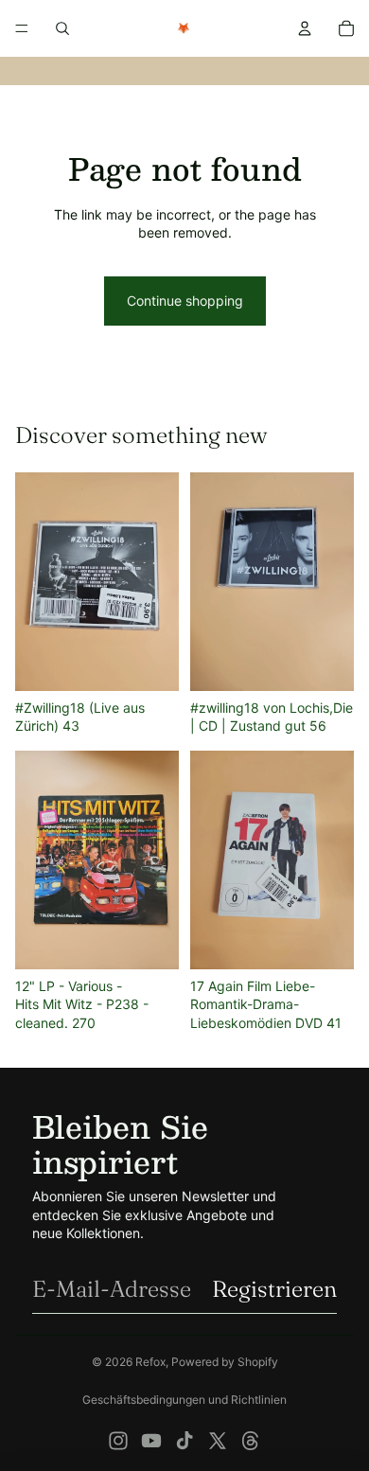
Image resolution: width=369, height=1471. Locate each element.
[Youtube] (151, 1440)
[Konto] (304, 28)
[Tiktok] (184, 1440)
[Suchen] (62, 28)
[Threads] (250, 1440)
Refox (150, 1362)
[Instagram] (118, 1440)
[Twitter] (217, 1440)
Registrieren (274, 1289)
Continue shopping (185, 300)
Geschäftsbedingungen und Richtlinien (184, 1399)
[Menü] (22, 28)
